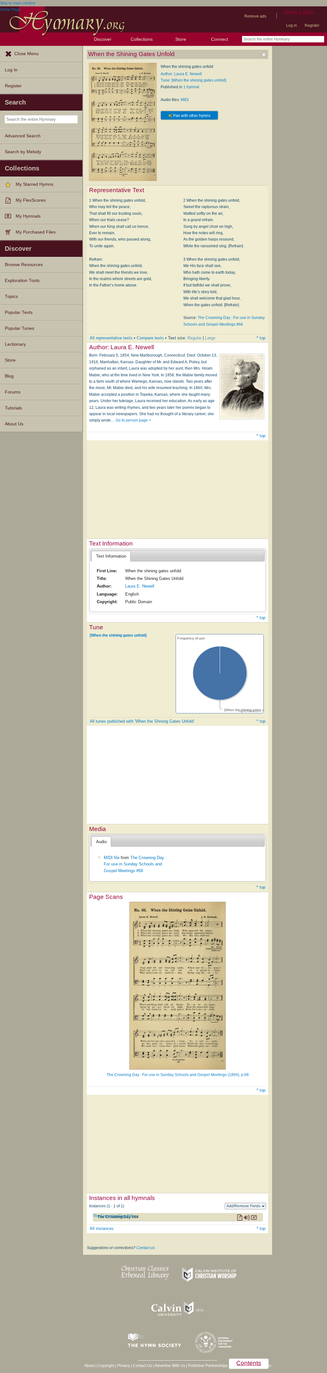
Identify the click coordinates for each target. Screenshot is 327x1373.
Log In (11, 70)
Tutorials (13, 408)
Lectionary (15, 344)
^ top (260, 338)
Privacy (123, 1365)
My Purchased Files (36, 232)
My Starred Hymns (34, 184)
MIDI (185, 100)
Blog (9, 376)
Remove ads (255, 16)
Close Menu (26, 53)
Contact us (145, 1248)
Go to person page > (133, 420)
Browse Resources (24, 264)
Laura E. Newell (139, 586)
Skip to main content (17, 3)
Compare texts (150, 338)
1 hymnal (191, 87)
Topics (11, 296)
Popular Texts (19, 312)
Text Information (111, 556)
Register (312, 25)
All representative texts (111, 338)
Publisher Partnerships (208, 1365)
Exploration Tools (22, 280)
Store (180, 39)
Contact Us (142, 1365)
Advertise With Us (170, 1365)
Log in (291, 25)
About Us (14, 424)
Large (210, 338)
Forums (12, 392)
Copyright (105, 1365)
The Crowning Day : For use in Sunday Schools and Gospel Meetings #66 (135, 864)
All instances (102, 1228)
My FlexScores (31, 200)
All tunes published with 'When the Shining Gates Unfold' (142, 721)
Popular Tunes (19, 328)
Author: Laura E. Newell (181, 74)
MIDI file (111, 857)
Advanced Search (23, 136)
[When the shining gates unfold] (118, 635)
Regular (194, 338)
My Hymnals (28, 216)
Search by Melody (23, 151)
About (89, 1365)
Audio (101, 841)
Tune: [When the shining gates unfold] (193, 80)
